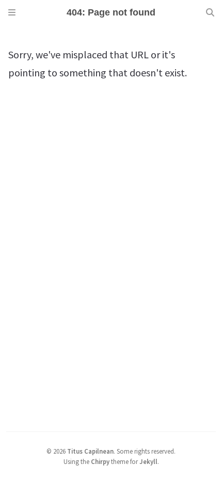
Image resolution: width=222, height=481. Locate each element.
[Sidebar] (12, 12)
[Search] (210, 12)
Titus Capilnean (90, 451)
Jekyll (148, 461)
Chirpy (100, 461)
